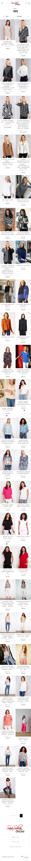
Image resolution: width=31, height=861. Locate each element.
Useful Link (15, 842)
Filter (6, 16)
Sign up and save (15, 846)
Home (15, 8)
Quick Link (15, 837)
